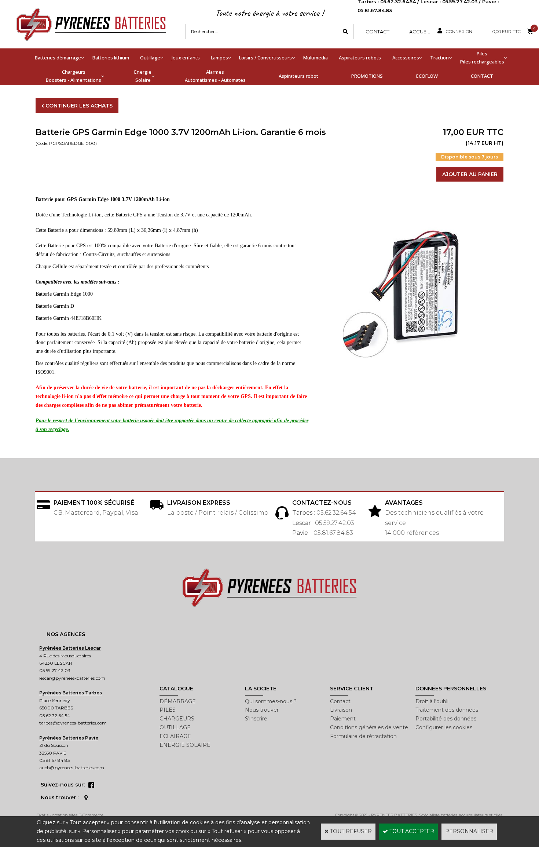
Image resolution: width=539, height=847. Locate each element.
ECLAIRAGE (175, 736)
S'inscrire (256, 718)
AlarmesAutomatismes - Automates (215, 76)
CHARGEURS (177, 718)
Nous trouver (262, 710)
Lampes (219, 57)
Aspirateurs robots (360, 57)
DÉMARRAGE (178, 701)
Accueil (419, 31)
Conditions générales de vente (369, 727)
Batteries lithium (110, 57)
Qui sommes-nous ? (271, 701)
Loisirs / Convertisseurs (265, 57)
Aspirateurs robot (298, 76)
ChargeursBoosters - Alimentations (73, 76)
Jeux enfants (186, 57)
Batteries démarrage (58, 57)
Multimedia (315, 57)
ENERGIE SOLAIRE (185, 745)
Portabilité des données (445, 718)
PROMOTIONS (367, 76)
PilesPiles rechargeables (482, 57)
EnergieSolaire (142, 76)
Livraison (341, 710)
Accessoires (405, 57)
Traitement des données (446, 710)
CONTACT (482, 76)
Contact (377, 31)
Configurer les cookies (443, 727)
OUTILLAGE (175, 727)
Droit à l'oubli (431, 701)
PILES (168, 710)
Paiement (343, 718)
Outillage (150, 57)
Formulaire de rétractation (363, 736)
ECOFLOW (427, 76)
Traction (439, 57)
